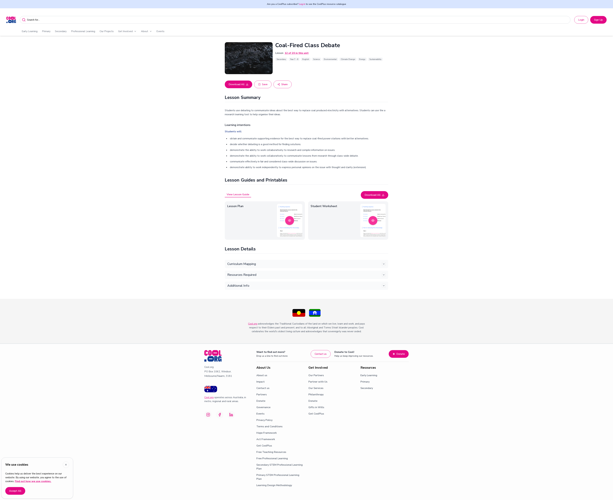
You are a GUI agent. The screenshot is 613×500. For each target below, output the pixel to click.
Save (265, 84)
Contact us (321, 354)
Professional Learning (83, 31)
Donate (400, 354)
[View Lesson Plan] (289, 220)
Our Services (315, 388)
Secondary (61, 31)
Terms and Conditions (269, 426)
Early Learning (30, 31)
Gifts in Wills (316, 407)
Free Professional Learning (272, 458)
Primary (46, 31)
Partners (261, 394)
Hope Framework (266, 433)
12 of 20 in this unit (297, 53)
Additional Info (238, 285)
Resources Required (241, 275)
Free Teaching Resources (271, 452)
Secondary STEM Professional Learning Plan (279, 466)
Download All (237, 84)
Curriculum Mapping (241, 264)
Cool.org (252, 324)
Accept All (15, 491)
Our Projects (107, 31)
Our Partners (316, 375)
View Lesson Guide (238, 194)
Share (284, 84)
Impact (260, 382)
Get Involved (125, 31)
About (144, 31)
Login (581, 20)
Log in (302, 4)
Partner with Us (317, 382)
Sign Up (598, 20)
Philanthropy (316, 394)
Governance (263, 407)
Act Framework (265, 439)
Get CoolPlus (264, 445)
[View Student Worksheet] (372, 220)
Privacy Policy (264, 420)
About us (261, 375)
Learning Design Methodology (274, 485)
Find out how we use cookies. (33, 481)
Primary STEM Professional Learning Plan (277, 477)
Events (160, 31)
